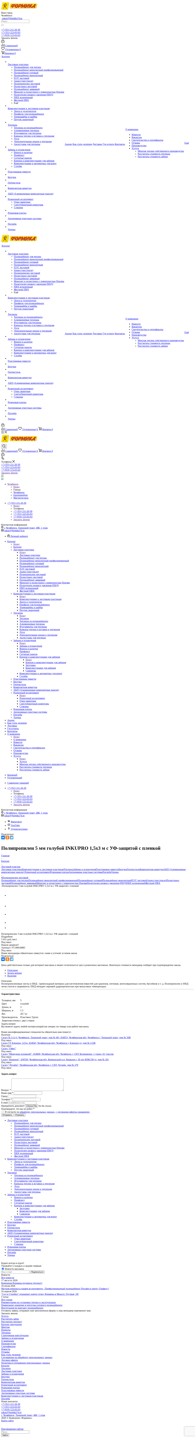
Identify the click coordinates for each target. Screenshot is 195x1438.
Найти (5, 1435)
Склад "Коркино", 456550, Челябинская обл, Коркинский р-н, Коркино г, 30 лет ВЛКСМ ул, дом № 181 (55, 1059)
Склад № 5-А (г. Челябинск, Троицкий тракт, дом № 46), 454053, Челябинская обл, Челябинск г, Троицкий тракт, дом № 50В (66, 1037)
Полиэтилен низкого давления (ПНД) (106, 883)
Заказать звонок (9, 472)
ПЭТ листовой (139, 880)
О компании (19, 739)
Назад (16, 487)
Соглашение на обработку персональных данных (26, 1357)
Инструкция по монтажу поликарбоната (22, 1308)
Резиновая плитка (59, 872)
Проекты (6, 1330)
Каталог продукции (11, 1324)
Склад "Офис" (8, 1048)
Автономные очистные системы (85, 872)
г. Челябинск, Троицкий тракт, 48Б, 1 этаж (26, 528)
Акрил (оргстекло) (156, 880)
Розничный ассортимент (32, 698)
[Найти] (2, 25)
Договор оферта (9, 1360)
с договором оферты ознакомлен (73, 1112)
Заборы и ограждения (31, 646)
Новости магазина (14, 1269)
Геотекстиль (133, 869)
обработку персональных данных (37, 1112)
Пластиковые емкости (107, 869)
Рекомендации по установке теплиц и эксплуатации (28, 1302)
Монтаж (5, 1327)
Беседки (123, 869)
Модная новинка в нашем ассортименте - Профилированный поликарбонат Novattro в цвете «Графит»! (55, 1288)
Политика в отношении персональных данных (25, 1363)
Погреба (106, 872)
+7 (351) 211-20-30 (10, 29)
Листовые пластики (30, 555)
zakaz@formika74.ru (12, 18)
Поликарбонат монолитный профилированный (53, 880)
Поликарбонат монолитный (117, 880)
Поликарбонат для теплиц (14, 880)
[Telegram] (11, 837)
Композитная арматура (151, 869)
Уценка (115, 872)
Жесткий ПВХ (152, 883)
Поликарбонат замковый (24, 883)
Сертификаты (8, 1346)
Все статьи (6, 1299)
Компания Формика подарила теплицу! (21, 1283)
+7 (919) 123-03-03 (10, 35)
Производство (8, 1343)
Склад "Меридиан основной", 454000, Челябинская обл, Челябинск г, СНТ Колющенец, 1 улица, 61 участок (57, 1054)
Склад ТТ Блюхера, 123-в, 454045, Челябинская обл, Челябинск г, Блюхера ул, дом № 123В (48, 1043)
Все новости (7, 1277)
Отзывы (5, 1352)
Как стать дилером (11, 1354)
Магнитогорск (20, 498)
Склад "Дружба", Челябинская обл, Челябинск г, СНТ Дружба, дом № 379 (39, 1065)
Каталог (17, 547)
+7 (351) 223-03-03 (10, 32)
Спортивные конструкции (15, 1335)
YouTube (15, 825)
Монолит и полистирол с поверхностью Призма (62, 883)
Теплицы (24, 618)
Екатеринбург (20, 495)
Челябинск (19, 492)
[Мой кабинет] (2, 42)
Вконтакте (16, 821)
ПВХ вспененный (135, 883)
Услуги (23, 761)
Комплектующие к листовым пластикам (40, 599)
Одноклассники (19, 829)
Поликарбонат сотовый (90, 880)
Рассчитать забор (10, 1319)
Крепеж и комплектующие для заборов (46, 662)
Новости (5, 1349)
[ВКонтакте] (3, 837)
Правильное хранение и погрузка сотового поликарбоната (31, 1305)
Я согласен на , (47, 1112)
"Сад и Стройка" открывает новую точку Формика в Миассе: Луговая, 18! (40, 1294)
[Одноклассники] (7, 837)
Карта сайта (7, 1420)
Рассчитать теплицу (11, 1321)
